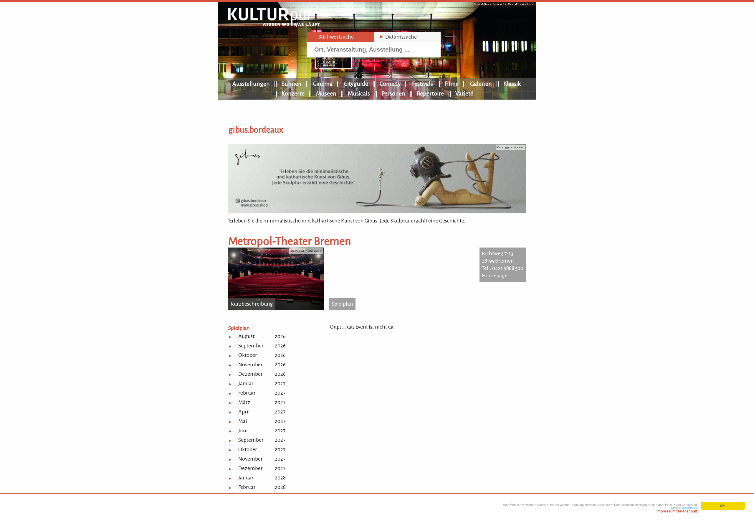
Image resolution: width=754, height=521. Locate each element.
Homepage (494, 275)
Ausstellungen (251, 83)
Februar (247, 393)
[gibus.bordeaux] (377, 211)
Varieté (464, 93)
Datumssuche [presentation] (397, 37)
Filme (451, 83)
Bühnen (291, 83)
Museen (326, 93)
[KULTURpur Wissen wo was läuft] (274, 24)
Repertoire (430, 93)
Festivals (422, 83)
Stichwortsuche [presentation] (333, 37)
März (244, 402)
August (246, 336)
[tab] (340, 37)
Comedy (390, 83)
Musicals (359, 93)
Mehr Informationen (677, 509)
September (251, 346)
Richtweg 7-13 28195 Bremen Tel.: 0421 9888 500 (502, 260)
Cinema (323, 83)
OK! (722, 505)
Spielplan (342, 304)
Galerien (481, 83)
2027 (280, 383)
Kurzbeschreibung (252, 304)
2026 (280, 336)
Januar (246, 383)
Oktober (247, 355)
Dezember (250, 374)
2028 (280, 478)
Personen (393, 93)
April (244, 412)
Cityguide (356, 83)
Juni (243, 430)
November (250, 364)
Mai (242, 421)
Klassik (512, 83)
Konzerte (293, 93)
